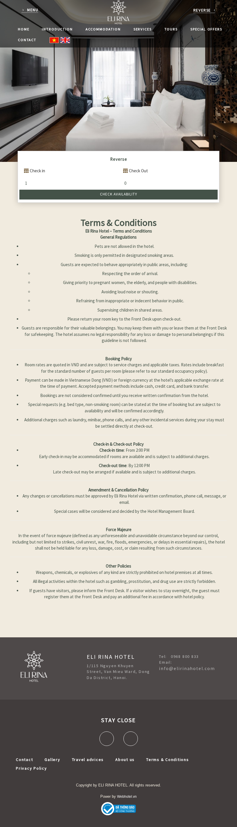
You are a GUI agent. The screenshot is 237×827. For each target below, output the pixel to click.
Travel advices (88, 759)
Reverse (202, 10)
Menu (32, 10)
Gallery (52, 759)
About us (125, 759)
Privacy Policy (31, 768)
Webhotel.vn (127, 797)
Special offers (206, 29)
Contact (27, 39)
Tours (171, 29)
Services (143, 29)
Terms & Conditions (167, 759)
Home (23, 29)
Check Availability (118, 194)
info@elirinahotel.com (187, 668)
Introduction (57, 29)
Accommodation (103, 29)
